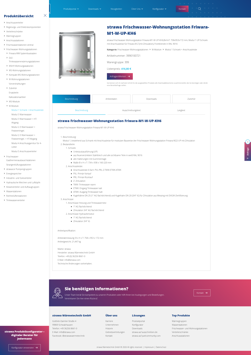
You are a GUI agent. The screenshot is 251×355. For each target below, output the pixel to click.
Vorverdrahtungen (17, 83)
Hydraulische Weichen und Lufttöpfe (23, 182)
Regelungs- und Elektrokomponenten (23, 27)
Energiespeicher (13, 173)
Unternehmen (112, 324)
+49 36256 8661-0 (68, 328)
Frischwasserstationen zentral (19, 44)
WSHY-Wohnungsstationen (21, 65)
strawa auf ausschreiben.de (144, 332)
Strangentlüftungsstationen (18, 164)
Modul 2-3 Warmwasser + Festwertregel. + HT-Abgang (24, 137)
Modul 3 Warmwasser (22, 114)
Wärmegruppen (13, 36)
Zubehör (13, 88)
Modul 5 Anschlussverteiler (24, 151)
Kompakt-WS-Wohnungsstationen (24, 74)
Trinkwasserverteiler (15, 200)
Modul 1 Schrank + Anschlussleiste (28, 110)
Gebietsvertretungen (115, 332)
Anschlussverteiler (14, 22)
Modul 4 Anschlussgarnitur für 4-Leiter (27, 145)
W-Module (14, 106)
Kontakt (108, 335)
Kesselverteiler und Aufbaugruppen (22, 186)
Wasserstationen (13, 191)
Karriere (109, 321)
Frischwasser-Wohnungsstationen (21, 49)
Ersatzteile (13, 92)
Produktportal (69, 8)
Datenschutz (161, 347)
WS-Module (14, 101)
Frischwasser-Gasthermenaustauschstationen (20, 158)
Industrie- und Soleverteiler (19, 178)
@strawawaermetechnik (73, 335)
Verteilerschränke (14, 31)
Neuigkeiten (116, 8)
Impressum (149, 347)
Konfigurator (158, 8)
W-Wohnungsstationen (19, 79)
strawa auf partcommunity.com (146, 335)
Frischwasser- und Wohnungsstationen (189, 328)
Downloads (93, 8)
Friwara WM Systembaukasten (23, 53)
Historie (109, 328)
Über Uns (135, 8)
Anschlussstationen (15, 40)
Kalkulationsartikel (17, 97)
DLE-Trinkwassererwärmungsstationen (24, 59)
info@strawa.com (67, 332)
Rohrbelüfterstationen (16, 195)
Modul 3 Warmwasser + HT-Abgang (24, 120)
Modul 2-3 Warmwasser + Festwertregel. (23, 129)
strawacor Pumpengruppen (19, 169)
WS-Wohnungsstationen (20, 70)
